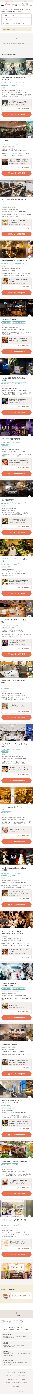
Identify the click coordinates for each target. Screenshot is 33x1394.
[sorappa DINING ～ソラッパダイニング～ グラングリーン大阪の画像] (16, 1089)
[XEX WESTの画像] (16, 129)
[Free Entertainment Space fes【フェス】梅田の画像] (16, 856)
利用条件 (22, 1372)
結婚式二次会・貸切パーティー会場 (10, 1322)
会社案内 (10, 1372)
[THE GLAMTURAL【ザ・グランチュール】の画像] (16, 188)
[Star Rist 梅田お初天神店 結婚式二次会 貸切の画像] (16, 366)
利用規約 (16, 1372)
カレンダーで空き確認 (17, 114)
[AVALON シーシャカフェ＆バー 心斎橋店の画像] (16, 608)
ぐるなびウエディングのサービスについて (16, 1382)
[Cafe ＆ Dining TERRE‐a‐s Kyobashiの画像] (16, 1149)
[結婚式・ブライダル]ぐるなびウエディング (11, 1320)
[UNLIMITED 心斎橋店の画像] (16, 308)
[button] (16, 1336)
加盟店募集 (22, 1379)
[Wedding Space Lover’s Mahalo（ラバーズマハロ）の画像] (16, 66)
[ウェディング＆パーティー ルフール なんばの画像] (16, 732)
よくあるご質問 (16, 1386)
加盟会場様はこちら (13, 1379)
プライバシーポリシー (11, 1376)
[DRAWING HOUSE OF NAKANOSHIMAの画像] (16, 972)
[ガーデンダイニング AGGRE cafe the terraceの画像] (16, 669)
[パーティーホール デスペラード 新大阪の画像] (16, 249)
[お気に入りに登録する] (29, 75)
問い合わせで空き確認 (17, 234)
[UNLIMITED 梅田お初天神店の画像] (16, 427)
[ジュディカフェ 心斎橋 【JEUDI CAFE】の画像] (16, 795)
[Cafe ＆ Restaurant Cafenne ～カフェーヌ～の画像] (16, 547)
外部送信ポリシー (22, 1376)
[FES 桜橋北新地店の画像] (16, 488)
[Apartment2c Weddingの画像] (16, 1032)
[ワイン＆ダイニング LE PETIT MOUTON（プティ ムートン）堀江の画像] (16, 919)
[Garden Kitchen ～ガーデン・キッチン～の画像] (16, 1208)
